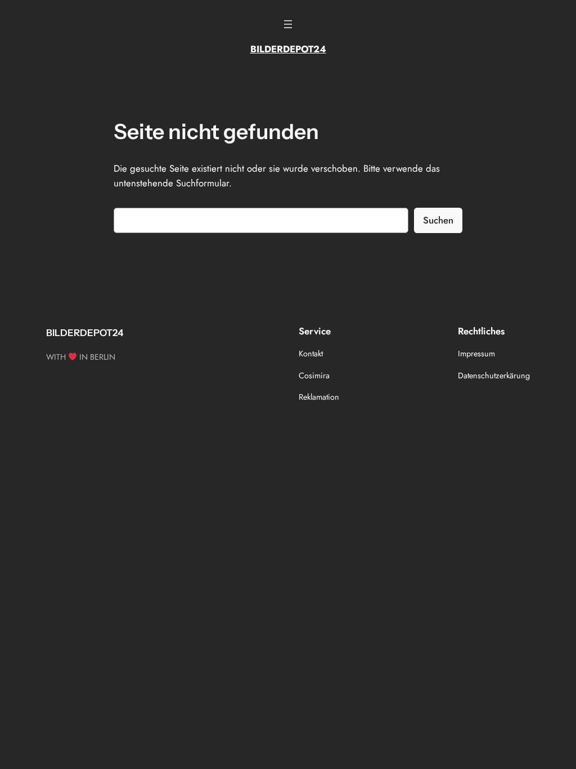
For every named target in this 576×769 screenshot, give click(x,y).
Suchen (438, 220)
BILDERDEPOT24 (288, 49)
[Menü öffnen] (288, 24)
